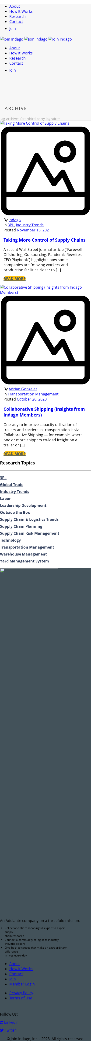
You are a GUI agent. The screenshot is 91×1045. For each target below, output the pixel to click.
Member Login (22, 984)
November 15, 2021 (34, 230)
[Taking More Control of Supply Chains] (45, 169)
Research (17, 16)
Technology (10, 540)
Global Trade (11, 484)
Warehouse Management (23, 554)
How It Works (21, 11)
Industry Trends (30, 224)
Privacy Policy (21, 992)
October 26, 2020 (32, 399)
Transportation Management (33, 394)
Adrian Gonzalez (23, 388)
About (14, 6)
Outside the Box (15, 512)
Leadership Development (23, 505)
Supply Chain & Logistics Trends (29, 519)
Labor (5, 498)
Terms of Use (20, 998)
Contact (16, 21)
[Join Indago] (36, 39)
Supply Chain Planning (21, 526)
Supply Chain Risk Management (29, 533)
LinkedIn (10, 1022)
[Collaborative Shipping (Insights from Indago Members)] (45, 338)
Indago (15, 219)
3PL (11, 224)
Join (12, 28)
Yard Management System (24, 561)
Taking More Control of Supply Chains (44, 240)
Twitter (10, 1030)
